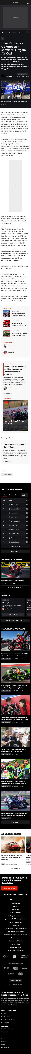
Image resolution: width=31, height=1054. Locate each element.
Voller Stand (14, 551)
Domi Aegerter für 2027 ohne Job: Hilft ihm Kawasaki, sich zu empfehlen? (19, 336)
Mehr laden (14, 546)
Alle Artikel (14, 868)
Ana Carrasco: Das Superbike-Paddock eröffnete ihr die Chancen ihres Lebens (14, 718)
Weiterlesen (6, 393)
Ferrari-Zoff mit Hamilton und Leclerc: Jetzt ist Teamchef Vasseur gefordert (15, 370)
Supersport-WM (7, 474)
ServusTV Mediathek (14, 587)
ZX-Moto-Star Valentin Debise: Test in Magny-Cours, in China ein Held (13, 750)
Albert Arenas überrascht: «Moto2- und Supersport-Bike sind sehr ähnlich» (14, 814)
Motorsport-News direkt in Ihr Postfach (15, 446)
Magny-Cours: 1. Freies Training (14, 422)
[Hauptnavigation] (3, 2)
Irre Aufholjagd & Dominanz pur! (12, 580)
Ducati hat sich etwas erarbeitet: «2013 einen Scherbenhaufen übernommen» (19, 317)
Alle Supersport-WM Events (14, 620)
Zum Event (12, 614)
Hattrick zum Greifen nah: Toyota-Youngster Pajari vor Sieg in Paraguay (12, 857)
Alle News (14, 822)
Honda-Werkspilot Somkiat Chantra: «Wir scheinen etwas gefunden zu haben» (19, 326)
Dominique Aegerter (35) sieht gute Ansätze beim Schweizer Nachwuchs (13, 782)
